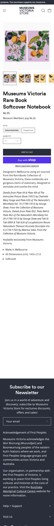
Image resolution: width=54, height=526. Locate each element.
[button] (43, 10)
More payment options (27, 165)
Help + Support (12, 506)
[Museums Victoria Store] (27, 10)
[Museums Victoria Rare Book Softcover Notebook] (9, 78)
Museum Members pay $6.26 (19, 118)
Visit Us (7, 516)
